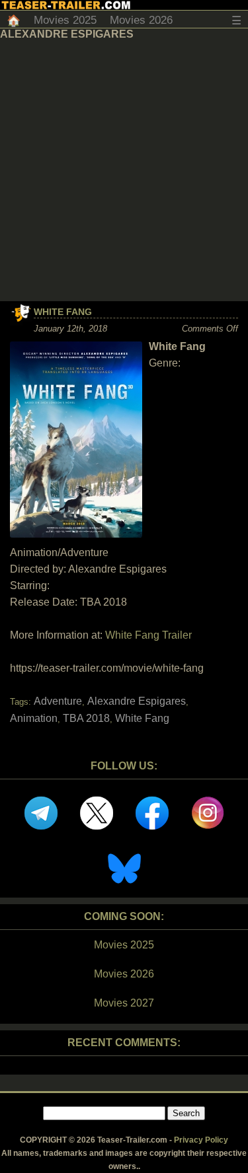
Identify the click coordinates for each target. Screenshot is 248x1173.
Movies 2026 (141, 20)
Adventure (58, 701)
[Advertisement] (124, 171)
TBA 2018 (86, 718)
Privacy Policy (201, 1140)
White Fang (63, 311)
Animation (34, 718)
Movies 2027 (124, 1003)
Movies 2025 (65, 20)
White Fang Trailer (148, 635)
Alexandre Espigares (136, 701)
